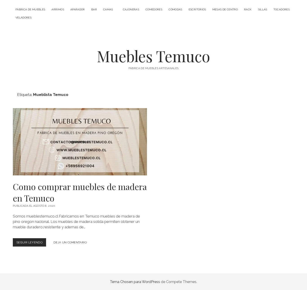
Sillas (262, 9)
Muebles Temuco (153, 56)
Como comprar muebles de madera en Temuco (80, 141)
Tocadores (282, 9)
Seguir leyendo (31, 243)
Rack (247, 9)
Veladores (23, 17)
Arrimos (57, 9)
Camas (108, 9)
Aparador (77, 9)
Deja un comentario (70, 242)
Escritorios (197, 9)
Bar (94, 9)
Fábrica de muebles (30, 9)
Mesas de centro (225, 9)
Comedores (153, 9)
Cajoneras (131, 9)
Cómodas (175, 9)
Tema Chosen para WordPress (135, 282)
